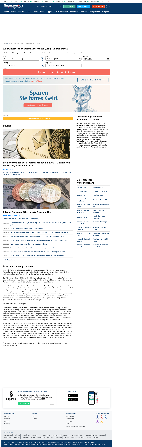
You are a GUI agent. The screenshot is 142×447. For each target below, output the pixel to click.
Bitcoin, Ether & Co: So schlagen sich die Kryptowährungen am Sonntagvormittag (39, 240)
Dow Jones (47, 435)
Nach (47, 56)
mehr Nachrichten (9, 260)
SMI (5, 1)
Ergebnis (48, 63)
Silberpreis (25, 438)
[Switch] (42, 59)
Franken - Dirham (83, 217)
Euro (46, 1)
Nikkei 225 (66, 435)
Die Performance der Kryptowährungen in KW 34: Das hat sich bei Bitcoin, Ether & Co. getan (36, 164)
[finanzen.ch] (13, 5)
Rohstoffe (74, 12)
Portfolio (66, 438)
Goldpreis (87, 435)
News (13, 12)
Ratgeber (105, 12)
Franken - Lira (98, 195)
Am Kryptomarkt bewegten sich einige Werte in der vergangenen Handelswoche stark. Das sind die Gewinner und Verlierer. (37, 173)
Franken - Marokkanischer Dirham (100, 246)
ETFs (36, 12)
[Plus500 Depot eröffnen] (15, 8)
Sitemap (7, 424)
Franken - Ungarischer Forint (83, 211)
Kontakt (7, 416)
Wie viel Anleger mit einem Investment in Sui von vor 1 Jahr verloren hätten (37, 236)
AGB (67, 424)
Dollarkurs (8, 438)
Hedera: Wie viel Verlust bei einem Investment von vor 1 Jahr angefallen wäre (37, 252)
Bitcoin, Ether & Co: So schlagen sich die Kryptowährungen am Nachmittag (37, 256)
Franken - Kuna (82, 195)
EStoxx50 (58, 1)
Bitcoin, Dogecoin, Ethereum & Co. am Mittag (27, 212)
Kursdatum (87, 56)
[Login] (107, 6)
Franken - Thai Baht (100, 200)
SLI (19, 435)
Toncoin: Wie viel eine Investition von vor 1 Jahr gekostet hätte (32, 248)
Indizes (21, 12)
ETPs (42, 12)
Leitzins (95, 438)
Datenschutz (70, 419)
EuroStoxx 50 (36, 435)
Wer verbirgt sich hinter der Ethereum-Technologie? (28, 244)
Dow (25, 1)
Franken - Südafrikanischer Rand (101, 234)
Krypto (49, 12)
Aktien (6, 12)
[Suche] (61, 6)
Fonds (29, 12)
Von (4, 56)
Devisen (84, 12)
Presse (6, 421)
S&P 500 (75, 435)
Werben (35, 419)
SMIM (24, 435)
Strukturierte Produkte (45, 438)
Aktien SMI (8, 435)
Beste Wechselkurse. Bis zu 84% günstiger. (57, 72)
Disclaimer (69, 421)
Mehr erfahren (36, 81)
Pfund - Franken (82, 191)
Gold (69, 1)
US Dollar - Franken (100, 191)
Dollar (92, 1)
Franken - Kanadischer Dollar (83, 223)
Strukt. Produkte (61, 12)
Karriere (7, 419)
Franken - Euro (98, 187)
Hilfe (33, 416)
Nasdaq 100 (56, 435)
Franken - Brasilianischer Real (84, 246)
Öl (102, 1)
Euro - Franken (82, 187)
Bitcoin (80, 1)
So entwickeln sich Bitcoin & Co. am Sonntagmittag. (21, 219)
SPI (15, 1)
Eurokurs (17, 438)
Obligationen (95, 12)
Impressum (70, 416)
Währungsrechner (77, 438)
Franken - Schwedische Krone (83, 200)
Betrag (5, 63)
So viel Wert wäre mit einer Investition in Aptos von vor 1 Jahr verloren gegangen (39, 232)
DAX (35, 1)
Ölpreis (88, 438)
